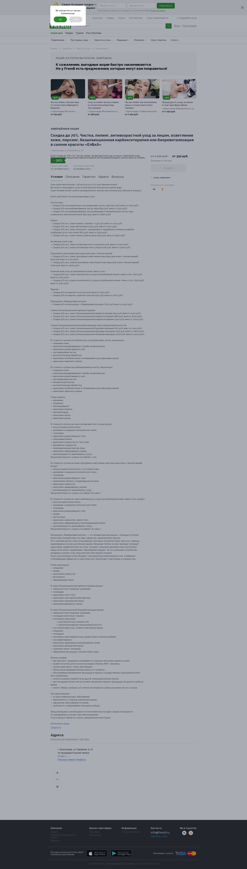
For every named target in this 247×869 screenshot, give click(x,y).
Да (60, 19)
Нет (76, 19)
